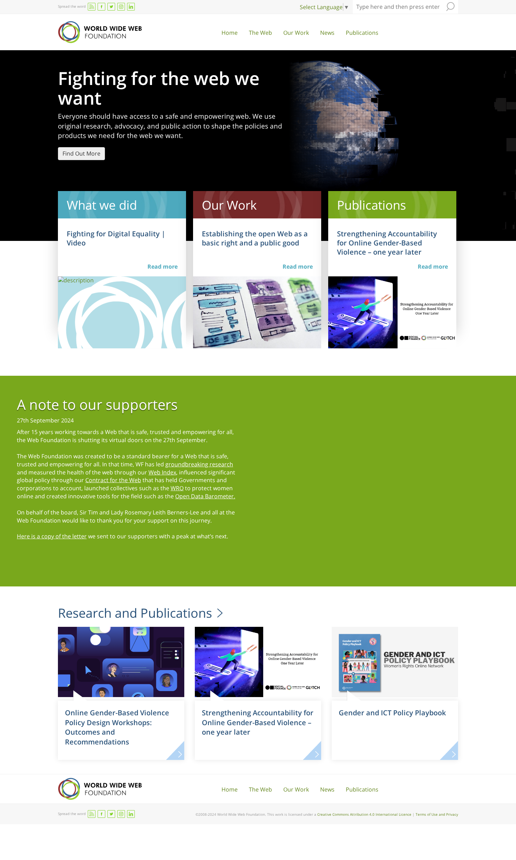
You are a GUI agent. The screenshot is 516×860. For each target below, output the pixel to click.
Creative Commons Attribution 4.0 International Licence (364, 814)
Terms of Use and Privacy (437, 814)
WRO (177, 488)
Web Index (162, 472)
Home (229, 33)
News (327, 33)
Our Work (296, 33)
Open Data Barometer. (205, 496)
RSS (91, 7)
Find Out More (81, 153)
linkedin (131, 7)
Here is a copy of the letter (52, 536)
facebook (101, 7)
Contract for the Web (113, 480)
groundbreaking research (199, 464)
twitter (111, 7)
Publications (362, 33)
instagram (121, 7)
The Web (260, 33)
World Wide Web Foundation (100, 32)
